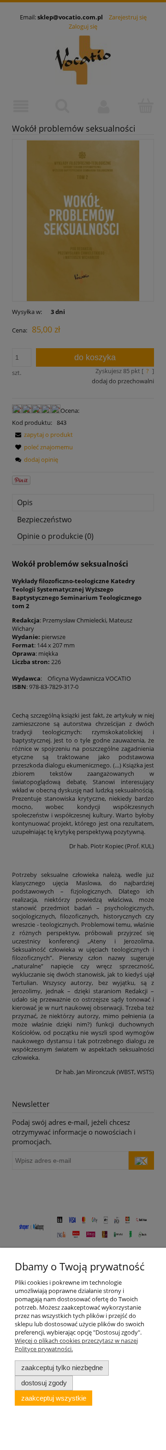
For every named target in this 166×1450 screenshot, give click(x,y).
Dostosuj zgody (44, 1383)
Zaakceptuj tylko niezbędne (62, 1367)
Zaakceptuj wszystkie (53, 1398)
